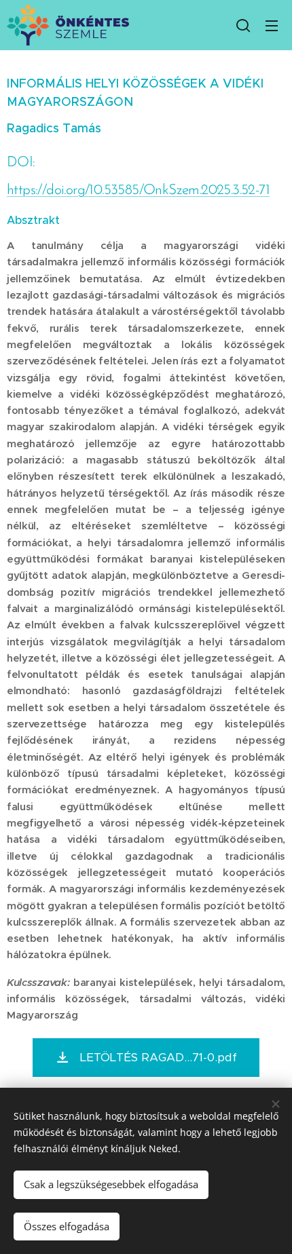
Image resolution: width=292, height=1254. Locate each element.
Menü (271, 25)
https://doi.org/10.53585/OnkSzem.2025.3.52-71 (138, 190)
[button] (243, 25)
